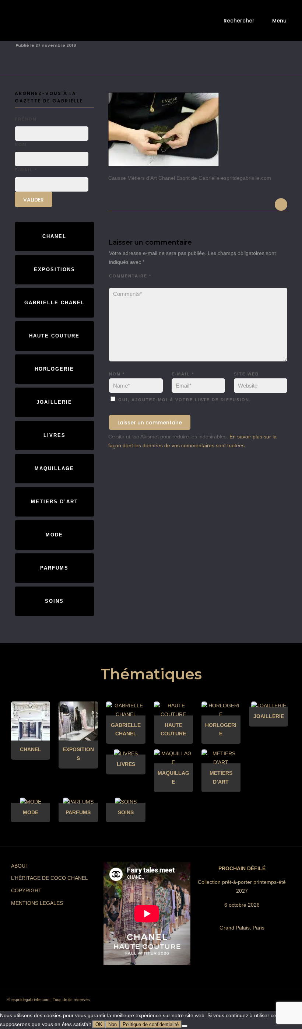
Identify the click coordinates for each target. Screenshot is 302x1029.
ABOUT (20, 866)
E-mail (183, 374)
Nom (117, 374)
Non (112, 1024)
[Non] (184, 1026)
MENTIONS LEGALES (37, 903)
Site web (246, 374)
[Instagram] (216, 1001)
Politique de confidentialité (151, 1024)
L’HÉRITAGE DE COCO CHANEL (49, 878)
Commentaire (130, 276)
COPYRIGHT (26, 890)
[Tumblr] (243, 1001)
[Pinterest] (229, 1001)
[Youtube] (256, 1001)
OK (98, 1024)
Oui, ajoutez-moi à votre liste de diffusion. (183, 400)
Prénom (26, 119)
